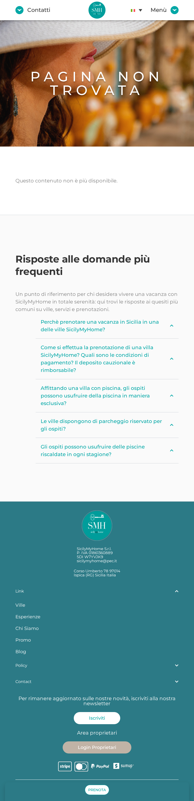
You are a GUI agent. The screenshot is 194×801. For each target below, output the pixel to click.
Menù (159, 10)
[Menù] (175, 10)
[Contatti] (19, 10)
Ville (20, 605)
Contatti (38, 10)
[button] (136, 10)
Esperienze (27, 617)
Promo (23, 640)
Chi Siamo (27, 628)
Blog (20, 651)
